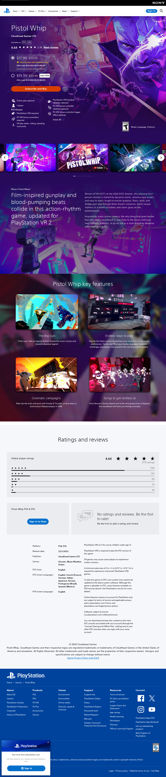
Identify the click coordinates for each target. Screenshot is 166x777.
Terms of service (117, 694)
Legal (111, 770)
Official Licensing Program (121, 728)
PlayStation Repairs (92, 706)
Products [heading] (37, 690)
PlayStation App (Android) (147, 722)
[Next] (161, 157)
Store (15, 11)
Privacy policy (122, 770)
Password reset (91, 710)
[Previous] (5, 157)
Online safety (64, 702)
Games (31, 11)
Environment (64, 694)
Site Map (155, 770)
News (64, 11)
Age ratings (115, 712)
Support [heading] (88, 690)
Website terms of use (139, 770)
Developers (115, 720)
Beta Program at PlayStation (143, 734)
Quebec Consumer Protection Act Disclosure (95, 724)
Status (87, 702)
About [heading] (10, 690)
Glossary (114, 724)
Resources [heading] (115, 690)
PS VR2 (36, 702)
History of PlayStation (16, 714)
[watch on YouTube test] (99, 168)
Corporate (11, 710)
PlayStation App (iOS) (145, 718)
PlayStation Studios (15, 702)
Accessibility (63, 698)
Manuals (88, 718)
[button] (83, 158)
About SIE (11, 694)
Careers (10, 698)
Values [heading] (62, 690)
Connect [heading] (140, 690)
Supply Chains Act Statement (118, 707)
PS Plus (41, 11)
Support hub (89, 694)
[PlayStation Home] (7, 11)
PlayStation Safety (92, 698)
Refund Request (91, 714)
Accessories (53, 11)
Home (9, 682)
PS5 (22, 11)
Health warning (117, 716)
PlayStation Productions (17, 706)
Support (74, 11)
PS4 (34, 698)
